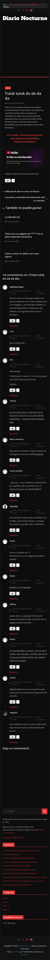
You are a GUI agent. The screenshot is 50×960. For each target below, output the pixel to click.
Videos (8, 88)
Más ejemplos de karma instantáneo (17, 885)
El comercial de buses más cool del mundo (19, 869)
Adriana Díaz (16, 286)
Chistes (5, 902)
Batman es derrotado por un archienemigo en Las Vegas (24, 877)
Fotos (5, 906)
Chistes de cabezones (11, 854)
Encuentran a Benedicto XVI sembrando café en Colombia (25, 199)
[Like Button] (8, 180)
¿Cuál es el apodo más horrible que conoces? (20, 862)
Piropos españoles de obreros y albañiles (19, 858)
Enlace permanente (40, 292)
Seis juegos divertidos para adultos (23, 4)
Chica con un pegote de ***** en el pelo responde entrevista (24, 235)
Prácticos (6, 910)
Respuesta (14, 326)
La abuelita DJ (12, 217)
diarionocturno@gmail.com (13, 837)
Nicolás (14, 506)
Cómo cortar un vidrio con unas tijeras (22, 255)
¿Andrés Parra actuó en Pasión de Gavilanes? (20, 873)
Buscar (44, 811)
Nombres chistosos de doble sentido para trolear (22, 850)
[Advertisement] (25, 51)
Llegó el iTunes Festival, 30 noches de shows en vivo (23, 881)
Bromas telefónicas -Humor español (16, 866)
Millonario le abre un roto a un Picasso (22, 191)
